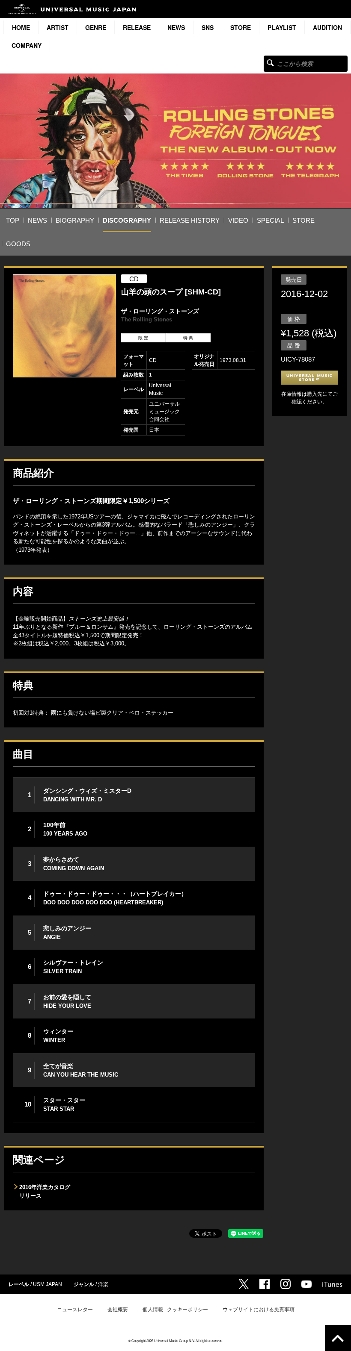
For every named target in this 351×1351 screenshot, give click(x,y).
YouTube (306, 1284)
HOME (21, 27)
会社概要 (117, 1309)
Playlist (282, 27)
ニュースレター (75, 1309)
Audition (327, 27)
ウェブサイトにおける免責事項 (258, 1309)
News (176, 27)
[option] (64, 325)
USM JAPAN (47, 1284)
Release (137, 27)
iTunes (332, 1284)
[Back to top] (338, 1338)
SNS (208, 27)
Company (27, 45)
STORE (240, 27)
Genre (95, 27)
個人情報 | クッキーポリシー (175, 1309)
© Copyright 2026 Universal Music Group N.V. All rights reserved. (175, 1340)
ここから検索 (270, 62)
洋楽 (103, 1284)
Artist (57, 27)
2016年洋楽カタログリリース (44, 1191)
